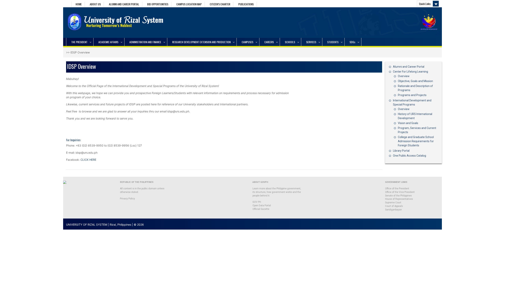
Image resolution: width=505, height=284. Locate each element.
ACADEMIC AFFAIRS (108, 42)
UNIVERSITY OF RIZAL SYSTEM (86, 224)
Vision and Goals (408, 123)
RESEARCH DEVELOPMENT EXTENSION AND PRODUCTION (201, 42)
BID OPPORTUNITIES (157, 4)
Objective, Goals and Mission (415, 81)
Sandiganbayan (393, 209)
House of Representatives (399, 199)
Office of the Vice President (400, 192)
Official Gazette (260, 209)
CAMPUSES (247, 42)
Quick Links (425, 4)
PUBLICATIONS (246, 4)
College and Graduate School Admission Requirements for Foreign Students (416, 141)
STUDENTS (333, 42)
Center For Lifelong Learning (410, 71)
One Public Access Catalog (409, 155)
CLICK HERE (88, 159)
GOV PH (256, 202)
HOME (79, 4)
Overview (404, 76)
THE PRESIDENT (79, 42)
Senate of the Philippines (398, 195)
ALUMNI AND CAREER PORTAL (124, 4)
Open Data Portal (261, 205)
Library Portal (401, 150)
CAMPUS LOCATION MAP (189, 4)
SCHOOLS (290, 42)
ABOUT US (95, 4)
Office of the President (397, 188)
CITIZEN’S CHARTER (220, 4)
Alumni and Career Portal (408, 66)
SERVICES (311, 42)
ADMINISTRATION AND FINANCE (145, 42)
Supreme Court (393, 202)
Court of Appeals (394, 206)
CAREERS (269, 42)
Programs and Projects (412, 95)
